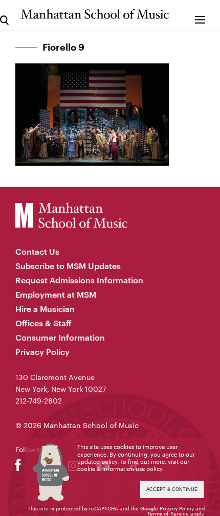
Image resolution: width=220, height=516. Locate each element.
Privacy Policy (42, 351)
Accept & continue (171, 489)
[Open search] (4, 15)
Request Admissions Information (79, 280)
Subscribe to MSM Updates (68, 266)
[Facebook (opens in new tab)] (18, 468)
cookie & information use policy (119, 468)
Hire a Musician (45, 308)
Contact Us (37, 251)
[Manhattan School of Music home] (94, 14)
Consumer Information (60, 337)
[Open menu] (200, 15)
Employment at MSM (55, 294)
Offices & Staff (43, 323)
